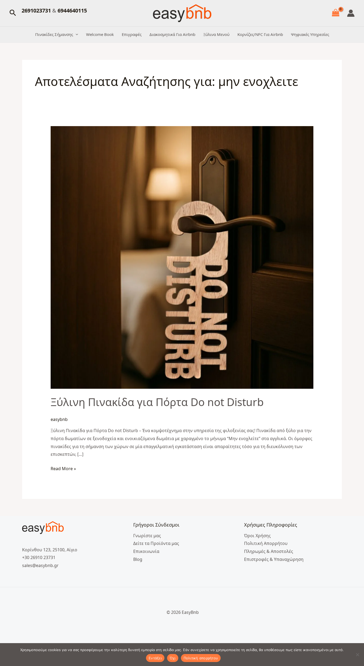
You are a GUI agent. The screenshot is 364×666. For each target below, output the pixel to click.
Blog (137, 559)
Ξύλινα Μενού (216, 34)
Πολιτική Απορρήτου (266, 543)
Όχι (173, 658)
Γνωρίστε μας (147, 536)
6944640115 (72, 10)
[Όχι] (357, 654)
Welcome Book (100, 34)
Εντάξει (155, 658)
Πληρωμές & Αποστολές (268, 551)
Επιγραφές (131, 34)
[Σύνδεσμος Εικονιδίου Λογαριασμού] (351, 13)
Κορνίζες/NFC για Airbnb (260, 34)
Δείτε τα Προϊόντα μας (156, 543)
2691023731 (37, 10)
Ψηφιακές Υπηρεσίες (310, 34)
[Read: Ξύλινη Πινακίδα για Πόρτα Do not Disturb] (182, 257)
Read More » (63, 468)
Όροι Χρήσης (257, 536)
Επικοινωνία (146, 551)
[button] (12, 13)
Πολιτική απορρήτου (201, 658)
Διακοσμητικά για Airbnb (172, 34)
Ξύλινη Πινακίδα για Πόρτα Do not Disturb (157, 402)
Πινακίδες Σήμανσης (54, 34)
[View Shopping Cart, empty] (335, 13)
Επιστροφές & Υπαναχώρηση (274, 559)
